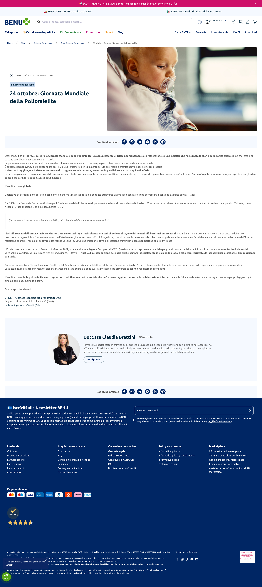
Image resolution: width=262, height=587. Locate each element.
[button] (6, 577)
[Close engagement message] (45, 560)
